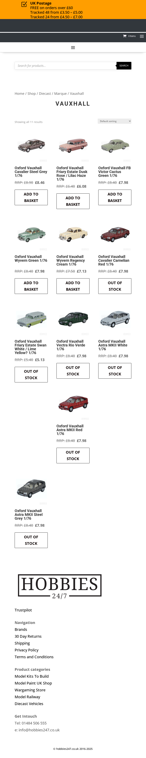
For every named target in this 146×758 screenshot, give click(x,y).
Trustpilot (23, 610)
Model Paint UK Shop (33, 683)
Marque (60, 93)
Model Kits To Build (32, 676)
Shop (32, 93)
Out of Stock (115, 286)
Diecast (45, 93)
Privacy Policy (26, 650)
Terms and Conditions (34, 656)
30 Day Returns (28, 636)
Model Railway (27, 696)
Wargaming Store (30, 690)
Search (124, 65)
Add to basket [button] (31, 197)
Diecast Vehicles (29, 703)
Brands (21, 629)
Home (19, 93)
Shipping (22, 643)
